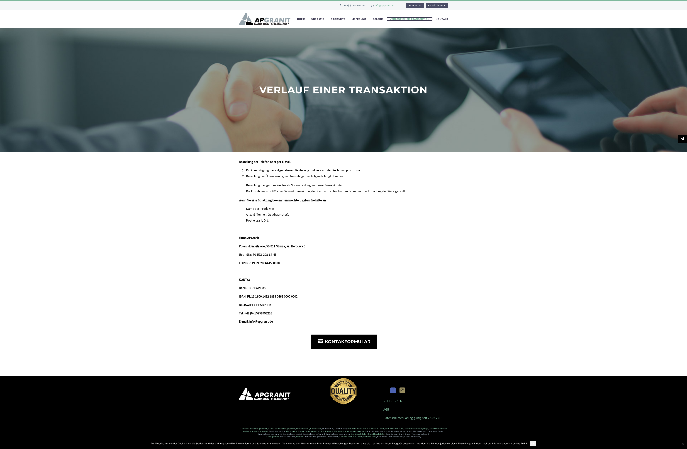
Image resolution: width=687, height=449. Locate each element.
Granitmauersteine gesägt (416, 428)
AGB (386, 409)
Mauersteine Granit (394, 428)
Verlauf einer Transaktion (409, 19)
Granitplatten (272, 436)
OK (533, 443)
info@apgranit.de (384, 5)
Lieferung (359, 19)
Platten (299, 436)
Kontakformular (344, 341)
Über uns (317, 19)
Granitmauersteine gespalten (253, 428)
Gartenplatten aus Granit (350, 436)
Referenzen (415, 5)
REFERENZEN (392, 401)
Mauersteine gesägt (259, 431)
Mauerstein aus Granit (357, 428)
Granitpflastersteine (356, 431)
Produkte (338, 19)
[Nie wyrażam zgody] (682, 444)
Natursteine (291, 431)
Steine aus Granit (376, 428)
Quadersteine (315, 428)
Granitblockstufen (359, 434)
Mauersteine (302, 428)
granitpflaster (327, 431)
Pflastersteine (340, 431)
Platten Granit (369, 436)
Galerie (377, 19)
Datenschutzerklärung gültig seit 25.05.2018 (412, 418)
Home (301, 19)
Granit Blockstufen (376, 434)
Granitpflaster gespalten (309, 431)
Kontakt (442, 19)
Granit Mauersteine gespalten (281, 428)
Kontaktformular (437, 5)
